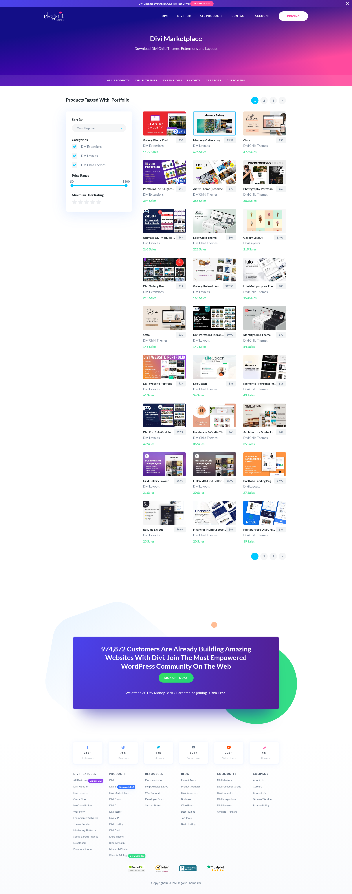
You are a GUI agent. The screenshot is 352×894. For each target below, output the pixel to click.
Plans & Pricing (118, 855)
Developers (79, 842)
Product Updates (190, 786)
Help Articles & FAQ (156, 786)
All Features (80, 780)
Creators (214, 80)
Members (123, 755)
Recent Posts (188, 780)
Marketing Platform (84, 830)
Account (262, 15)
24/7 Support (152, 792)
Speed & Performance (85, 836)
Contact (239, 15)
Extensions (172, 80)
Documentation (154, 780)
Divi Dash (114, 830)
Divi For (184, 15)
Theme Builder (81, 824)
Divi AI (113, 805)
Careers (257, 786)
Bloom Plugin (117, 842)
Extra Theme (116, 836)
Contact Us (259, 792)
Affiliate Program (227, 811)
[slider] (71, 185)
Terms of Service (262, 799)
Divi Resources (189, 792)
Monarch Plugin (118, 849)
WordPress (187, 805)
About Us (258, 780)
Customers (236, 80)
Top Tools (186, 817)
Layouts (194, 80)
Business (186, 799)
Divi (165, 15)
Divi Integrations (226, 799)
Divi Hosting (116, 824)
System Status (153, 805)
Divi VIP (114, 817)
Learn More (202, 3)
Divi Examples (225, 792)
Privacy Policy (261, 805)
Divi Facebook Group (229, 786)
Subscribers (193, 755)
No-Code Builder (83, 805)
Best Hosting (188, 824)
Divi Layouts (80, 792)
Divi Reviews (224, 805)
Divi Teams (115, 811)
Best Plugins (188, 811)
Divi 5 (112, 786)
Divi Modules (81, 786)
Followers (88, 755)
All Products (211, 15)
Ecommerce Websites (85, 817)
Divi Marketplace (119, 792)
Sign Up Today (176, 678)
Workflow (79, 811)
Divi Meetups (224, 780)
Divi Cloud (115, 799)
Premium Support (83, 849)
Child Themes (146, 80)
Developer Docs (154, 799)
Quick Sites (79, 799)
